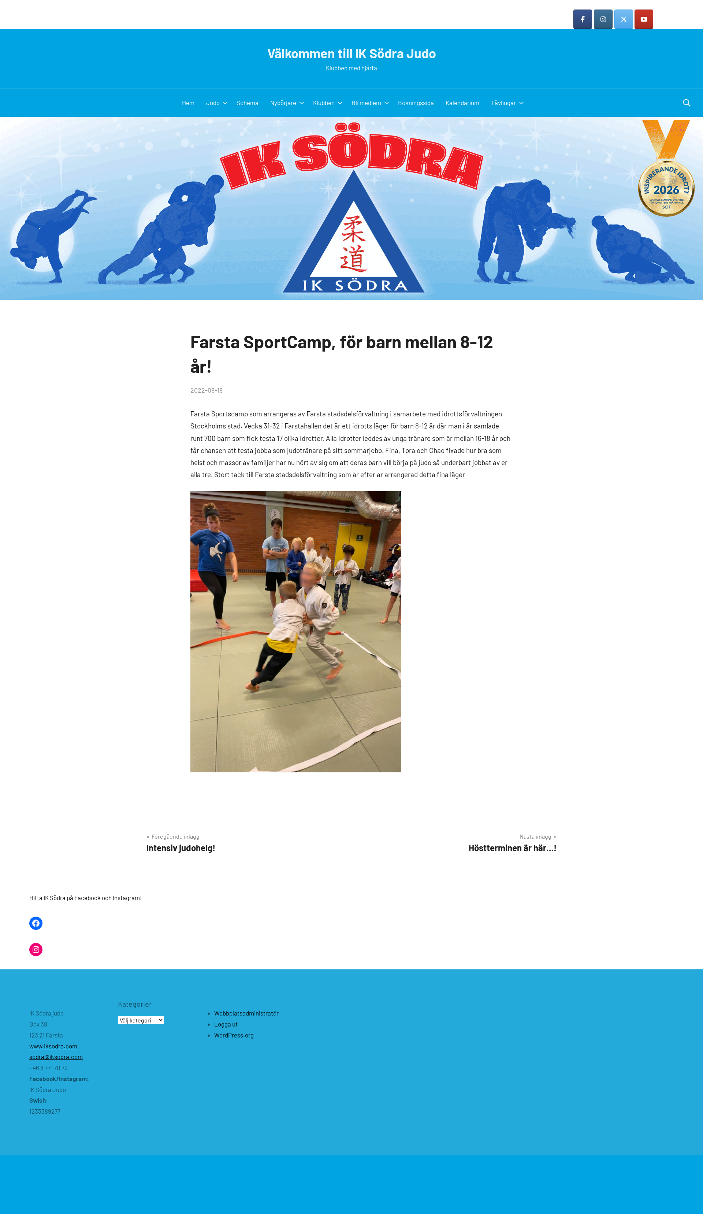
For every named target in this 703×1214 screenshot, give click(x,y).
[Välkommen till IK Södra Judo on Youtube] (644, 19)
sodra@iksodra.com (56, 1056)
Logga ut (226, 1024)
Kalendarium (462, 102)
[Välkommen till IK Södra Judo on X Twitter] (623, 19)
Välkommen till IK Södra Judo (351, 53)
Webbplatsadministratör (246, 1013)
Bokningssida (416, 102)
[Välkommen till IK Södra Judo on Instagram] (603, 19)
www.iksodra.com (53, 1046)
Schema (247, 102)
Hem (188, 102)
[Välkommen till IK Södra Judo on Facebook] (582, 19)
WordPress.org (234, 1035)
